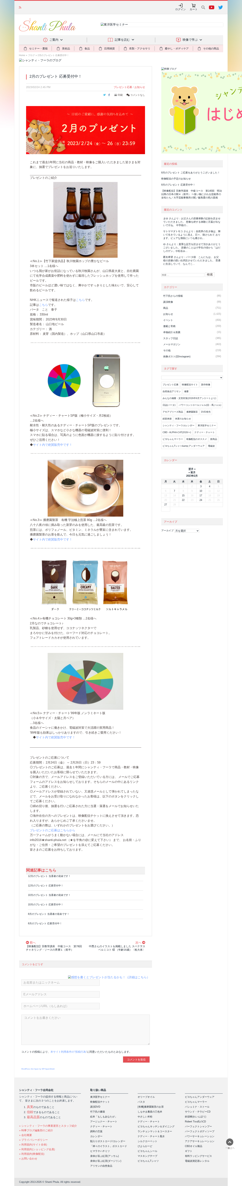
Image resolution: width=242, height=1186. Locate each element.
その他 (167, 350)
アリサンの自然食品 (101, 1165)
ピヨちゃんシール (147, 1151)
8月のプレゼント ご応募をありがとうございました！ (190, 172)
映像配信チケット (100, 1101)
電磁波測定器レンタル (197, 1160)
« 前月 (191, 472)
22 (183, 500)
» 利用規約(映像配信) (31, 1153)
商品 (165, 308)
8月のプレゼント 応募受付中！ (45, 923)
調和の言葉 (96, 1131)
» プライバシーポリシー (33, 1139)
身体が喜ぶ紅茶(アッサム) (104, 1156)
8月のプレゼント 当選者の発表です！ (48, 914)
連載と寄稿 (169, 326)
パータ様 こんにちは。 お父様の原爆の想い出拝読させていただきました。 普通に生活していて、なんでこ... (191, 260)
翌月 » (191, 469)
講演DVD (95, 1106)
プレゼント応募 (123, 87)
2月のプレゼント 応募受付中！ (53, 55)
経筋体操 (167, 418)
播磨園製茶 (192, 412)
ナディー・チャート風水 (151, 1136)
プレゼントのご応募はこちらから (52, 830)
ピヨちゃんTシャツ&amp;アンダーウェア (184, 446)
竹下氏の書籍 (97, 1111)
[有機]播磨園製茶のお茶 (151, 1106)
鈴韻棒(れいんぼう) (195, 1116)
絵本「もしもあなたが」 (103, 1116)
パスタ (141, 1101)
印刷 (120, 95)
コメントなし (137, 95)
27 (165, 504)
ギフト (188, 1151)
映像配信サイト (190, 384)
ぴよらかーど (145, 1146)
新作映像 (205, 384)
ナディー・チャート (204, 432)
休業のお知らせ (183, 418)
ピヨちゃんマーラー (173, 439)
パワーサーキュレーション (199, 1136)
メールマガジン (171, 344)
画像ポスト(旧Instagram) (176, 356)
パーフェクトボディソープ (199, 1131)
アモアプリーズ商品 (173, 412)
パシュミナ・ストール (197, 1106)
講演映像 (168, 302)
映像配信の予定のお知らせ (176, 178)
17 (200, 495)
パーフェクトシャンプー (198, 1126)
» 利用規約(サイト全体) (33, 1144)
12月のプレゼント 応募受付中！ (45, 885)
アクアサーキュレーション (199, 1141)
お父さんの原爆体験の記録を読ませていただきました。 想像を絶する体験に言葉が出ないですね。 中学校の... (191, 222)
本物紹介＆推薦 (171, 332)
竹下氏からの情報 (173, 295)
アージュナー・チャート (103, 1121)
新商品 (213, 439)
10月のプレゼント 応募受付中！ (45, 904)
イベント (168, 320)
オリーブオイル (146, 1096)
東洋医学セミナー (207, 425)
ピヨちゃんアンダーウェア (199, 1096)
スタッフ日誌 (170, 338)
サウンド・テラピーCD (197, 1111)
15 (183, 495)
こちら (80, 299)
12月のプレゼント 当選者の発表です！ (49, 876)
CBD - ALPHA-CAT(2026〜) (177, 432)
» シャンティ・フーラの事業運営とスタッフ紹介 (48, 1125)
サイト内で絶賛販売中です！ (52, 444)
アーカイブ (167, 530)
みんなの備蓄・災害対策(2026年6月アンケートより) (189, 398)
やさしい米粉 (145, 1116)
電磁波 (211, 446)
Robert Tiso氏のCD (195, 1121)
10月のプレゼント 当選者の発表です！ (49, 895)
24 (200, 500)
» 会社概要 (25, 1135)
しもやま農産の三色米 (150, 1111)
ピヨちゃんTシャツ (148, 1160)
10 (200, 491)
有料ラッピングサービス (198, 1156)
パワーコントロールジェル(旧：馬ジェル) (200, 405)
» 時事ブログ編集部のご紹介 (36, 1130)
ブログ (31, 55)
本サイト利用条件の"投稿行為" (68, 1051)
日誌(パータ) (169, 405)
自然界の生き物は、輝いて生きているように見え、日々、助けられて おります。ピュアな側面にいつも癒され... (191, 235)
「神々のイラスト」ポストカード (108, 1146)
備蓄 (186, 391)
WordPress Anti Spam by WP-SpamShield (37, 1069)
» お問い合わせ (28, 1158)
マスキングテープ (147, 1156)
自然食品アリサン (172, 391)
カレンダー (96, 1136)
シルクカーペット (147, 1141)
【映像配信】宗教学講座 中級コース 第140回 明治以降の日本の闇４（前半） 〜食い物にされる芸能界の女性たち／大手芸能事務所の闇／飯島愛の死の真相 (191, 194)
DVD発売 (206, 412)
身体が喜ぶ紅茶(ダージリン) (105, 1160)
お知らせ (139, 87)
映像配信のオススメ (196, 439)
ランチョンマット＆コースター (155, 1131)
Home (22, 55)
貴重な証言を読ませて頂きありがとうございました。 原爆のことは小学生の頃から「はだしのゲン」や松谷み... (191, 247)
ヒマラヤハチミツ (100, 1151)
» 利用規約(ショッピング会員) (37, 1149)
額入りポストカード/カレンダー (107, 1141)
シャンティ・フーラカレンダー (178, 425)
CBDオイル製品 (193, 1146)
